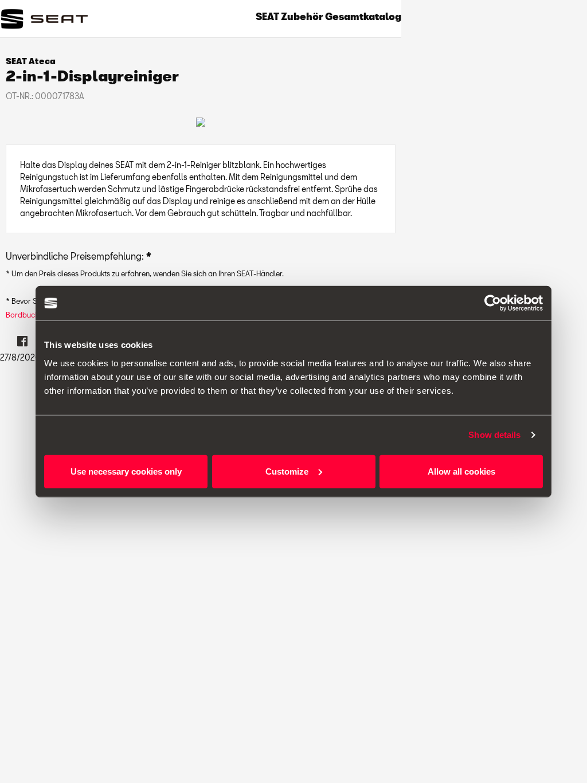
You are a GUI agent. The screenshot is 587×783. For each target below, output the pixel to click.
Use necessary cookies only (126, 471)
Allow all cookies (461, 471)
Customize (286, 471)
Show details (494, 435)
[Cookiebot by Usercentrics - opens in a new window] (493, 303)
